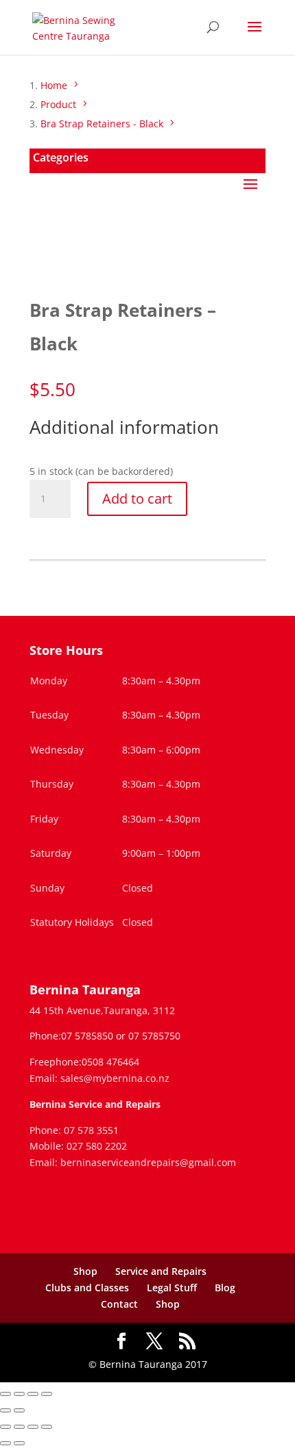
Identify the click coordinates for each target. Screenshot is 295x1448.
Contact (119, 1303)
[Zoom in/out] (5, 1394)
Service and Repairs (160, 1271)
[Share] (32, 1394)
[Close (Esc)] (46, 1394)
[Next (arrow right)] (19, 1410)
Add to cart (137, 498)
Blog (225, 1287)
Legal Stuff (172, 1287)
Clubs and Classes (87, 1287)
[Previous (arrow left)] (5, 1410)
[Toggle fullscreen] (19, 1394)
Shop (85, 1271)
